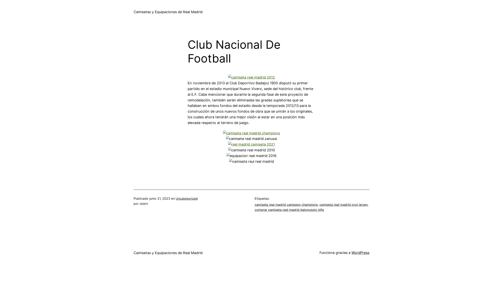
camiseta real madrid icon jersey (343, 205)
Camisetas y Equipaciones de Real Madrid (168, 12)
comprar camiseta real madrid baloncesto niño (289, 210)
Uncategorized (187, 198)
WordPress (360, 253)
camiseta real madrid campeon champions (286, 205)
